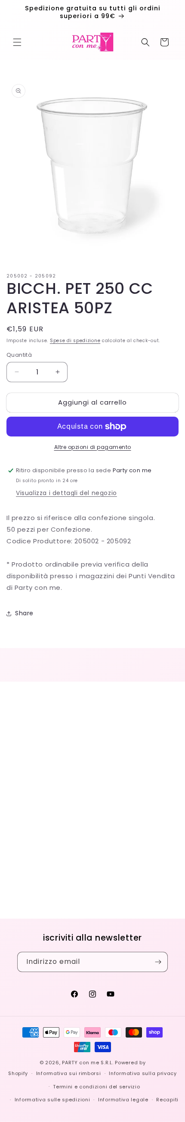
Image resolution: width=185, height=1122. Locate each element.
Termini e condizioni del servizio (96, 1086)
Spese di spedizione (75, 340)
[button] (17, 42)
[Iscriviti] (157, 962)
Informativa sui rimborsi (68, 1073)
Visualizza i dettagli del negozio (66, 493)
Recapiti (167, 1099)
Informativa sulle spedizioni (52, 1099)
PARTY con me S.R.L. (87, 1062)
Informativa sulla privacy (143, 1073)
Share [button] (24, 613)
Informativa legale (123, 1099)
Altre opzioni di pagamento (92, 447)
